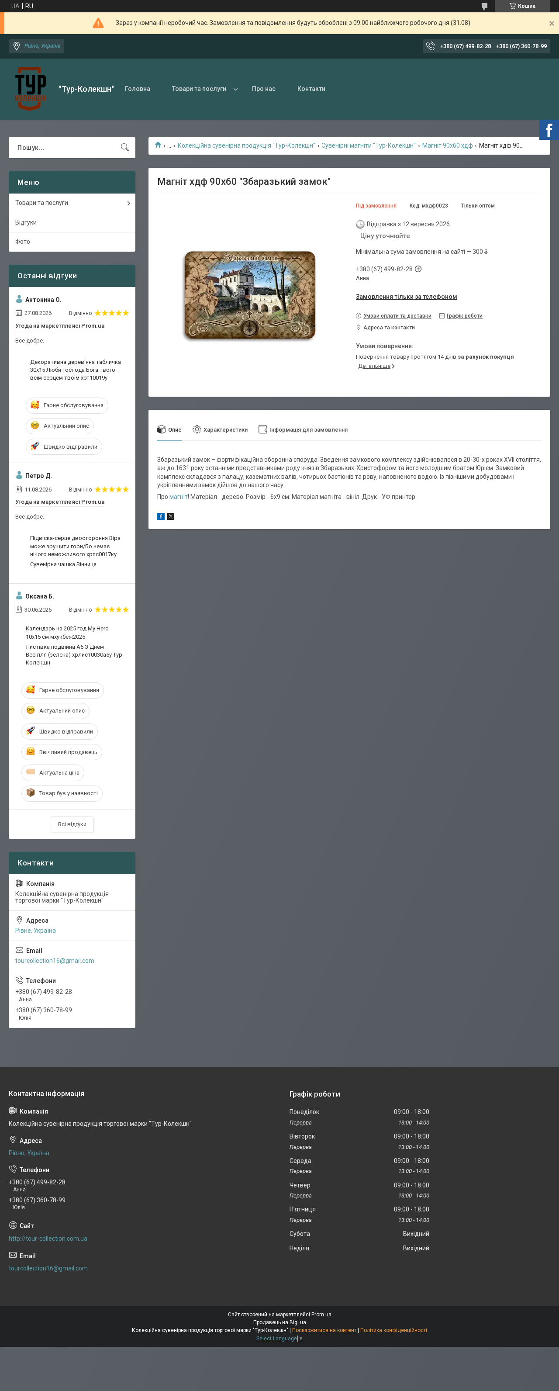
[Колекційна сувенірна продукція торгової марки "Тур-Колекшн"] (30, 89)
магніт (178, 496)
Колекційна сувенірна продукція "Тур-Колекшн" (246, 145)
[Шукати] (124, 147)
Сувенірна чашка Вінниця (63, 564)
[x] (170, 517)
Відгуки (26, 222)
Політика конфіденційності (393, 1330)
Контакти (311, 88)
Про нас (264, 88)
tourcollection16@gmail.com (54, 960)
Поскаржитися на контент (324, 1330)
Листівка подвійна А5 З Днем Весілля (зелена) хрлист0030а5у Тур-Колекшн (75, 655)
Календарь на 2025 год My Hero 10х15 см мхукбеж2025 (67, 632)
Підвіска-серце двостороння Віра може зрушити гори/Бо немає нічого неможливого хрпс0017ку (75, 546)
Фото (22, 241)
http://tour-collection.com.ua (48, 1238)
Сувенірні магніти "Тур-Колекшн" (368, 145)
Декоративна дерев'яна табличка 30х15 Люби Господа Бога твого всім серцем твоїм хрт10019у (75, 370)
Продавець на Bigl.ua (279, 1322)
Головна (137, 88)
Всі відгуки (72, 824)
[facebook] (161, 517)
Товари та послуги (199, 88)
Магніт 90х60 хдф (447, 145)
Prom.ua (321, 1314)
